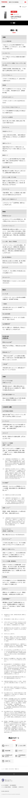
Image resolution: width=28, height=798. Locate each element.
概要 (14, 23)
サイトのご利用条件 (4, 785)
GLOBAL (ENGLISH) (5, 791)
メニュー (24, 6)
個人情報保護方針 (13, 785)
